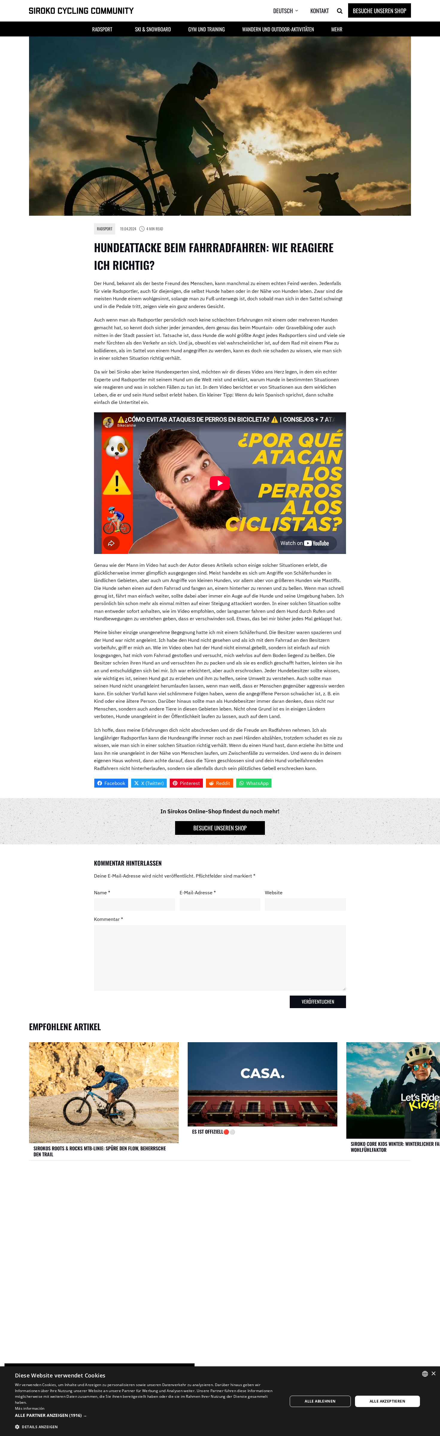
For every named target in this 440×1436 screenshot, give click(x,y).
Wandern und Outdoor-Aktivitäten (278, 29)
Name (102, 892)
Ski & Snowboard (153, 29)
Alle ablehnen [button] (320, 1401)
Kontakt (319, 10)
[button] (290, 10)
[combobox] (425, 1374)
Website (274, 892)
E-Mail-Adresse (198, 892)
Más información (30, 1408)
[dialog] (220, 1401)
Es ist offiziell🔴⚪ (213, 1132)
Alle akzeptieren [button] (387, 1401)
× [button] (433, 1373)
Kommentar (108, 919)
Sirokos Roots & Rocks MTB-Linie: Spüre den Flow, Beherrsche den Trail (100, 1151)
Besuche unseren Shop (379, 10)
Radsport (104, 229)
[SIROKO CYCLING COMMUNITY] (81, 10)
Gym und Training (206, 29)
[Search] (340, 11)
